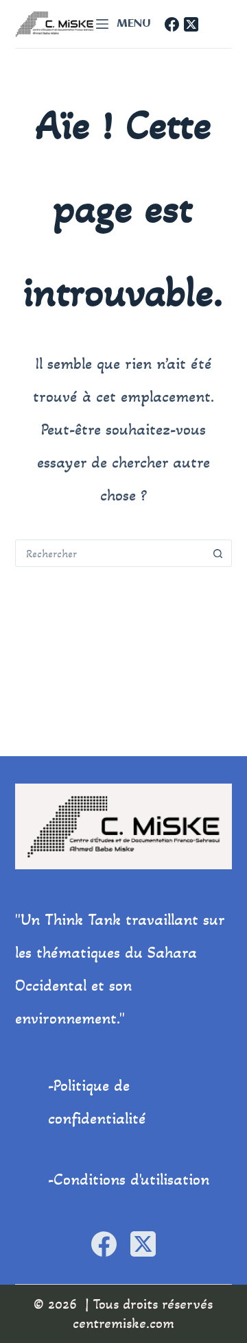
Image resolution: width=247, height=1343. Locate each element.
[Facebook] (172, 24)
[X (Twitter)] (191, 24)
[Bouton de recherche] (218, 553)
